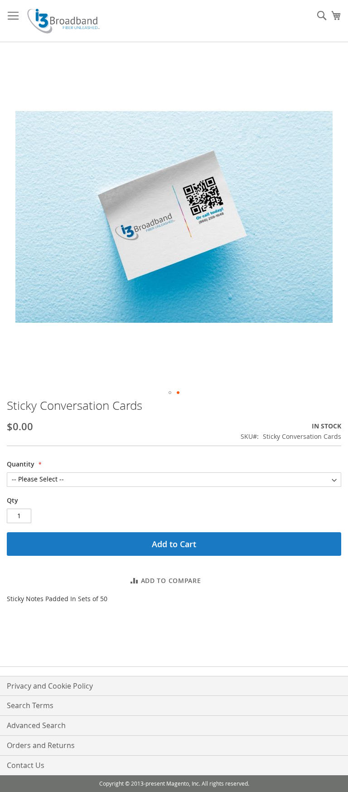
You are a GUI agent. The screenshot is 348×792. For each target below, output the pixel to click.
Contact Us (25, 765)
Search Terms (30, 705)
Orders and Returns (41, 745)
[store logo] (63, 21)
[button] (170, 392)
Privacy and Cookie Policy (50, 686)
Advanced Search (36, 725)
